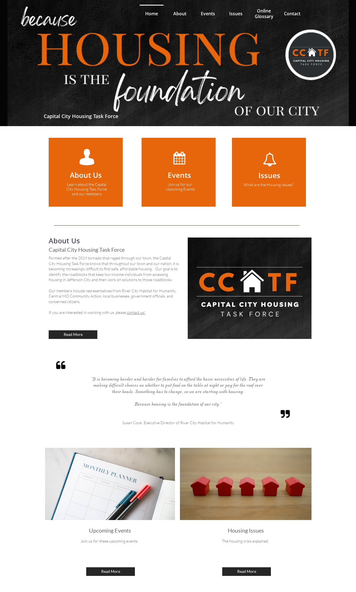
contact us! (136, 312)
